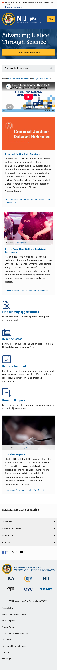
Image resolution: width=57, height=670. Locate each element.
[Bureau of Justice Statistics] (28, 582)
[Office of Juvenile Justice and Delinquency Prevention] (10, 591)
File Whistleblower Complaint (15, 614)
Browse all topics (28, 392)
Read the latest (28, 331)
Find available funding (16, 68)
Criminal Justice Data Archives (22, 154)
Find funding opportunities (28, 304)
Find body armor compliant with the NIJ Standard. (27, 290)
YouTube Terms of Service (18, 78)
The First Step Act (15, 454)
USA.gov (5, 652)
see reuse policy (20, 242)
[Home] (29, 19)
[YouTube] (22, 553)
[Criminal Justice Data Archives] (28, 133)
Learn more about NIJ (28, 52)
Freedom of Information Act (14, 646)
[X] (13, 553)
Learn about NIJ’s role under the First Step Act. (25, 490)
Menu (51, 19)
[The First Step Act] (28, 433)
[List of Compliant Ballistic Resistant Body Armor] (28, 228)
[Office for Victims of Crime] (28, 591)
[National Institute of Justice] (46, 581)
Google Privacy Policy (41, 78)
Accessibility (7, 608)
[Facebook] (5, 553)
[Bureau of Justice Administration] (11, 581)
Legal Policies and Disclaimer (15, 633)
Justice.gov (7, 658)
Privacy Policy (8, 627)
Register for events (28, 358)
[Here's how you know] (28, 4)
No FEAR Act (7, 640)
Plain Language (8, 621)
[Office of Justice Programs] (8, 19)
